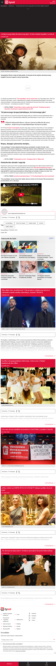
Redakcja (19, 624)
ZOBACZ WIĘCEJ (9, 226)
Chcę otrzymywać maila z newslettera (13, 644)
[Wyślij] (54, 639)
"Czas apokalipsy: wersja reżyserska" (27, 99)
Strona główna (4, 5)
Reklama (18, 629)
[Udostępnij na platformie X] (19, 217)
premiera (41, 223)
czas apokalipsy (9, 223)
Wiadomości (11, 5)
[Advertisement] (28, 19)
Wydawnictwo (20, 619)
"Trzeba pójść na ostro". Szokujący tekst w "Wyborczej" (28, 159)
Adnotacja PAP (6, 629)
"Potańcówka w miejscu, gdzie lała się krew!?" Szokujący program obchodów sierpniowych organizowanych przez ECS (27, 108)
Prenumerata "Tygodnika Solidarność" (6, 619)
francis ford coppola (20, 223)
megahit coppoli (32, 223)
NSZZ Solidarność (52, 2)
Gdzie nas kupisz (7, 624)
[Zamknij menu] (2, 2)
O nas (18, 614)
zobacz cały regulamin (20, 651)
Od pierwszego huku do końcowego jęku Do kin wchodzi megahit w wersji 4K (32, 5)
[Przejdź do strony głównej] (10, 2)
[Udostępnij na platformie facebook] (17, 217)
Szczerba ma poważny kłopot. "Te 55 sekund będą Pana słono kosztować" (33, 176)
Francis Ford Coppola (13, 128)
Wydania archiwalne (7, 626)
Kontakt (18, 626)
